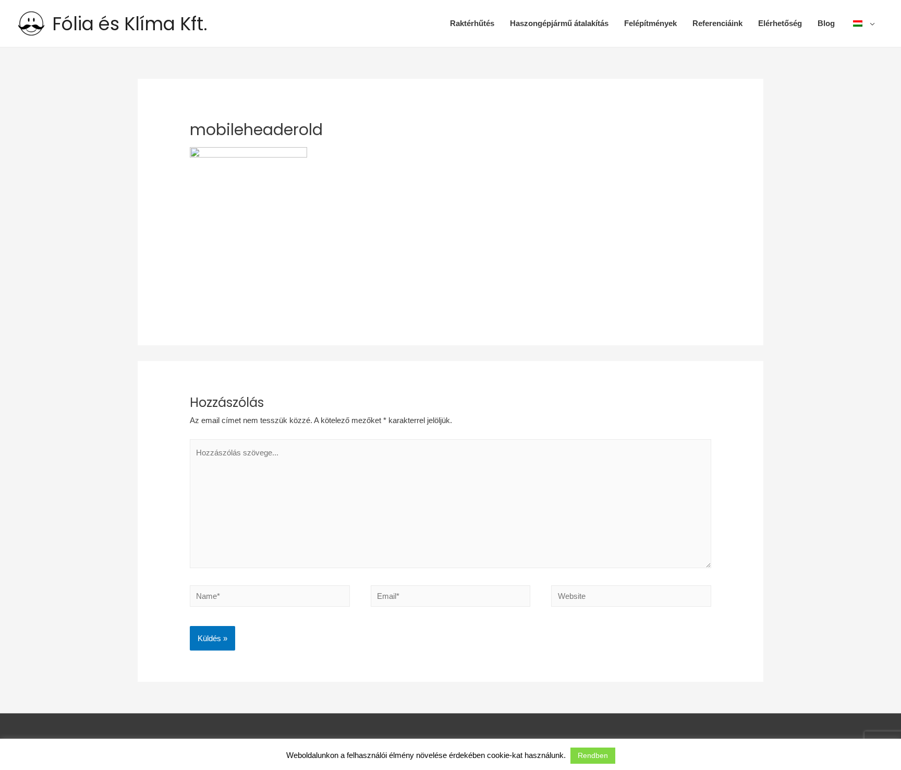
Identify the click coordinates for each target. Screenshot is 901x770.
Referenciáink (717, 23)
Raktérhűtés (472, 23)
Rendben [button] (593, 755)
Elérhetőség (780, 23)
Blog (826, 23)
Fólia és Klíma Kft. (130, 24)
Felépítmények (650, 23)
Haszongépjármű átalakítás (559, 23)
